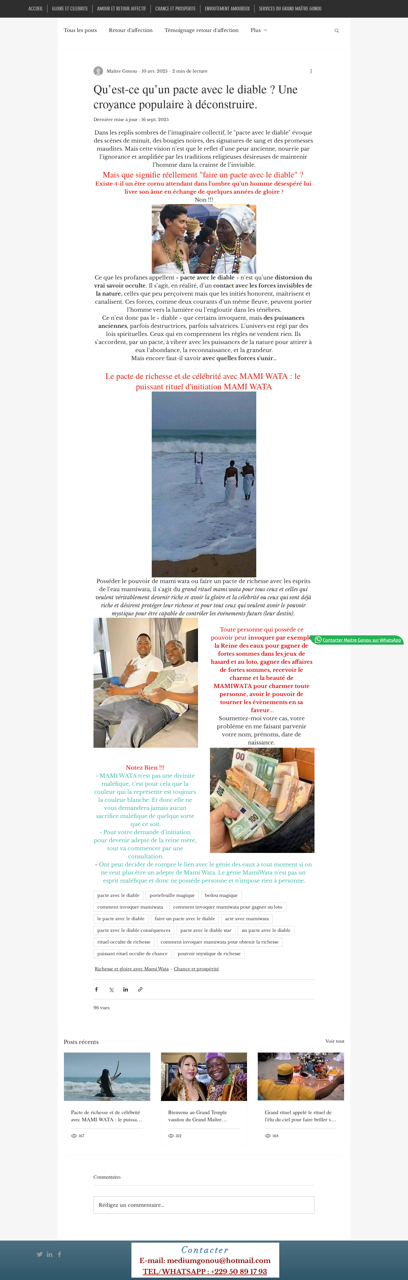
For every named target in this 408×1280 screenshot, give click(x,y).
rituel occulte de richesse (124, 942)
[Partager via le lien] (140, 989)
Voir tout (335, 1041)
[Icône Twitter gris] (40, 1254)
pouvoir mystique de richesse (209, 953)
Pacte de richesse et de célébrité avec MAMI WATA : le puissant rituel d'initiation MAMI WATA (106, 1115)
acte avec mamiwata (247, 918)
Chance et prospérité (196, 969)
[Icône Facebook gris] (59, 1254)
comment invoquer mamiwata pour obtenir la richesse (220, 942)
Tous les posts (80, 30)
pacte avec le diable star (205, 930)
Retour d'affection (131, 30)
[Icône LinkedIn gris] (49, 1254)
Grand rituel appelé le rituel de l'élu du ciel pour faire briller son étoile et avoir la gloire (300, 1115)
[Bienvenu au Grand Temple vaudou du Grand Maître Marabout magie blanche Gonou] (204, 1077)
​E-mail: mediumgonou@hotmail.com (205, 1261)
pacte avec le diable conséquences (133, 930)
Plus (256, 30)
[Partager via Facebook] (96, 989)
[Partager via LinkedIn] (125, 989)
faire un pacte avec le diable (185, 918)
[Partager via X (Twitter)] (111, 989)
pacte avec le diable (118, 895)
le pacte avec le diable (121, 918)
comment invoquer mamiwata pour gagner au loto (227, 907)
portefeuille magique (172, 895)
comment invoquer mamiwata (130, 907)
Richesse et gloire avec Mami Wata (132, 969)
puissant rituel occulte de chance (132, 953)
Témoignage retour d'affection (202, 30)
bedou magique (221, 895)
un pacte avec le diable (266, 930)
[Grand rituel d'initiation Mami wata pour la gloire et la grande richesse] (107, 1077)
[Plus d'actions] (311, 71)
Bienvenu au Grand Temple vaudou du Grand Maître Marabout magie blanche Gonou (203, 1115)
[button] (337, 30)
